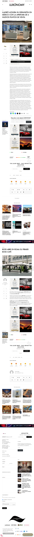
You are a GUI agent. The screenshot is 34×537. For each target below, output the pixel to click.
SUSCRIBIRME (26, 271)
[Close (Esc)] (32, 260)
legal (26, 273)
